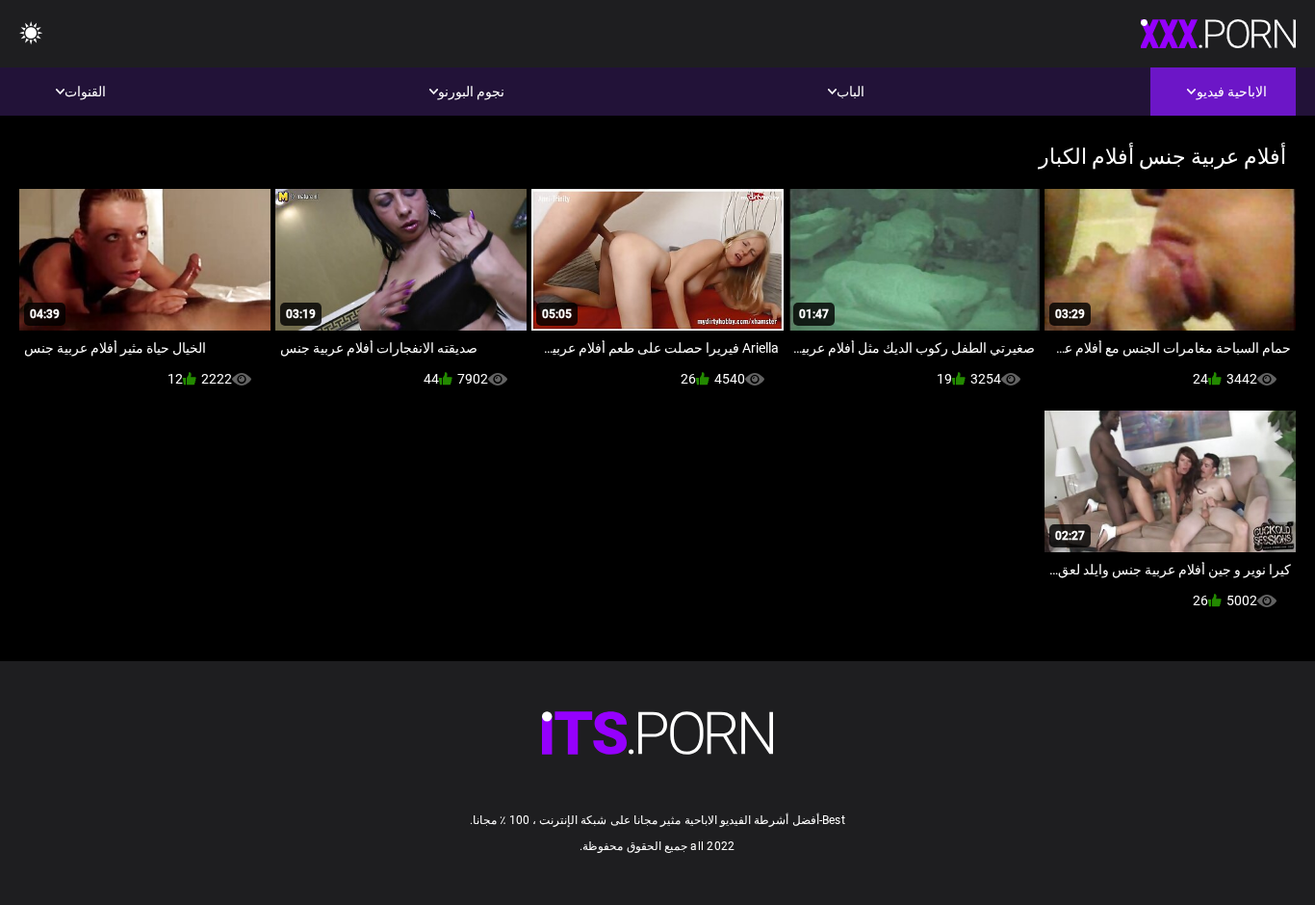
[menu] (30, 34)
